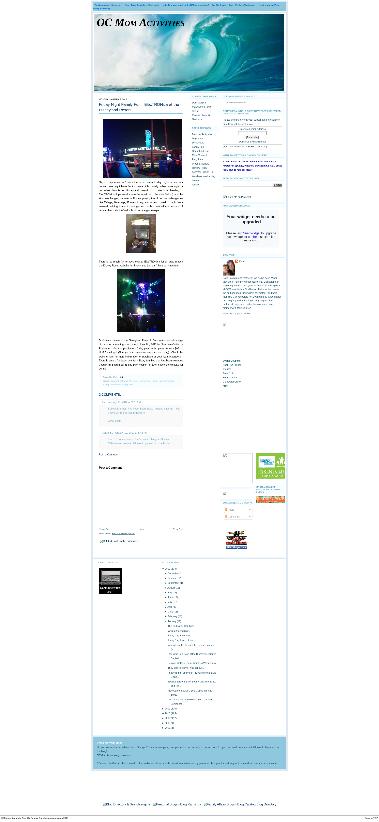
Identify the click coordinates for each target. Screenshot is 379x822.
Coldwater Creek (232, 381)
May (170, 602)
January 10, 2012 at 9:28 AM (124, 402)
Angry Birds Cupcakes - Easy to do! (142, 5)
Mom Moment (199, 155)
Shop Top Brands (232, 365)
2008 (168, 723)
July (170, 592)
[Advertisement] (252, 420)
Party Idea (197, 159)
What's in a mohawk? (179, 630)
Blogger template (12, 818)
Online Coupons (232, 360)
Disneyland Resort (149, 381)
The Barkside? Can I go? (181, 626)
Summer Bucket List (202, 172)
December (173, 573)
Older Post (178, 529)
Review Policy (199, 168)
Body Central (230, 377)
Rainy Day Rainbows (179, 635)
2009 (168, 718)
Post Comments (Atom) (123, 533)
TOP (375, 818)
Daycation (197, 138)
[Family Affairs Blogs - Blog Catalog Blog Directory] (240, 804)
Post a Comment (108, 454)
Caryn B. (107, 432)
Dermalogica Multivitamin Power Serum (202, 107)
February (173, 616)
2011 (168, 708)
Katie (242, 261)
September (174, 583)
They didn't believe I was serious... (186, 668)
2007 (168, 727)
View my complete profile (236, 313)
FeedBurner (259, 141)
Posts (230, 509)
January (172, 621)
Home (141, 529)
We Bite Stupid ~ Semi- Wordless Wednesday (234, 5)
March (171, 611)
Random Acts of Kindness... (108, 5)
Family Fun (127, 384)
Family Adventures (112, 384)
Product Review (200, 163)
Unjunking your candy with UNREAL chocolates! (186, 5)
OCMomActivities (231, 103)
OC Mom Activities (141, 22)
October (172, 578)
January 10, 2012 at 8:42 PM (130, 432)
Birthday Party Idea (202, 134)
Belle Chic (228, 373)
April (170, 607)
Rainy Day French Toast (180, 640)
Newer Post (104, 529)
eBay (225, 386)
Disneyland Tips (166, 381)
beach (195, 180)
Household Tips (200, 151)
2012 (168, 568)
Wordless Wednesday (204, 176)
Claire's (227, 369)
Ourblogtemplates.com (51, 818)
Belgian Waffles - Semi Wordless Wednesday (192, 663)
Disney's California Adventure (125, 381)
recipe (195, 184)
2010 (168, 713)
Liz (103, 402)
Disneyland (198, 142)
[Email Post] (121, 377)
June (171, 597)
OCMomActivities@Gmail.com (114, 755)
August (171, 587)
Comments (233, 516)
